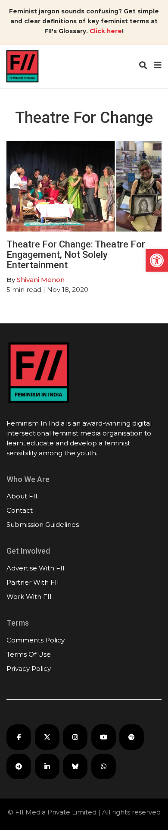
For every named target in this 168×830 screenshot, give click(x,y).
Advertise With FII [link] (35, 568)
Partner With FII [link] (32, 582)
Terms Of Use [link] (28, 654)
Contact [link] (19, 510)
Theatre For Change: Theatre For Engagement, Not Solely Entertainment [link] (75, 254)
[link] (157, 260)
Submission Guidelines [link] (42, 524)
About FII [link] (21, 496)
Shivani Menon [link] (41, 280)
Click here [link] (106, 31)
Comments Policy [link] (35, 640)
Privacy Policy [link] (28, 668)
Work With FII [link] (29, 596)
